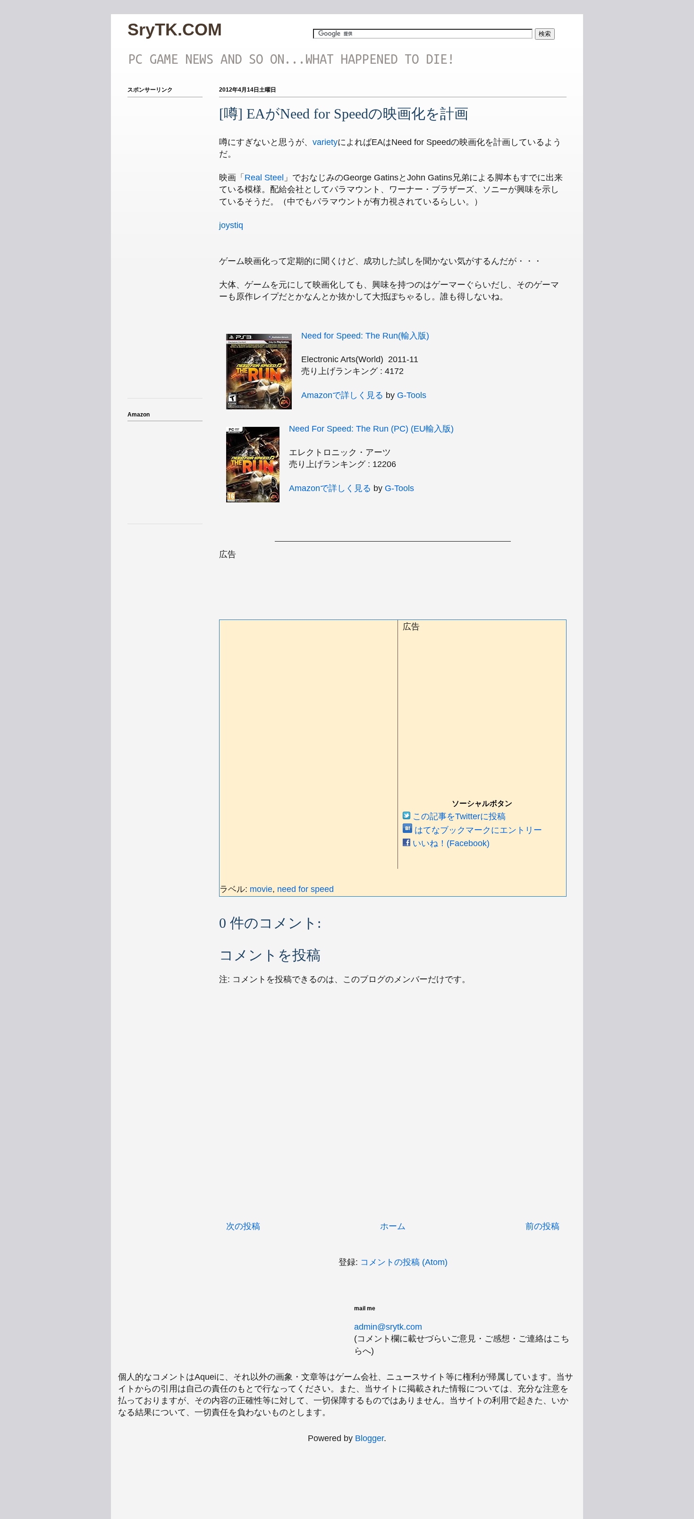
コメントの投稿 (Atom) (404, 1262)
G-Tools (411, 395)
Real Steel (264, 177)
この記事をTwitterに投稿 (458, 816)
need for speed (305, 889)
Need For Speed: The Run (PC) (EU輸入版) (371, 428)
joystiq (231, 225)
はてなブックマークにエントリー (477, 830)
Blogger (369, 1438)
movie (261, 889)
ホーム (393, 1226)
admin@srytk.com (388, 1327)
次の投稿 (243, 1226)
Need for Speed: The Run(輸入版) (365, 335)
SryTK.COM (174, 29)
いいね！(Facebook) (450, 843)
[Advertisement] (391, 582)
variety (325, 142)
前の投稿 (542, 1226)
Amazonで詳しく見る (342, 395)
